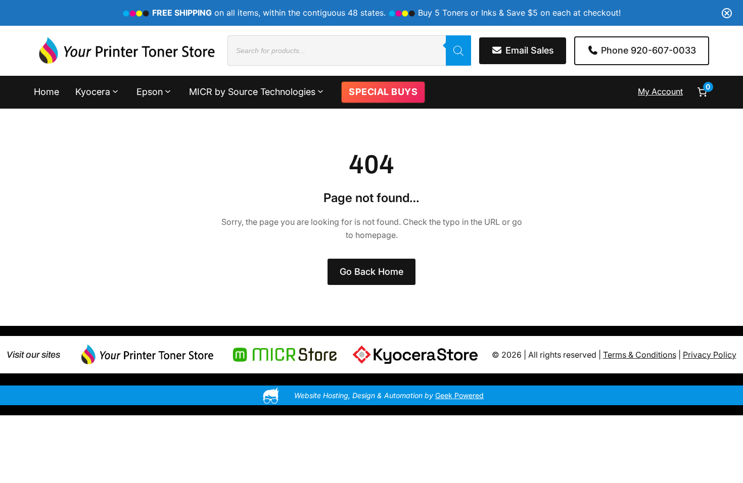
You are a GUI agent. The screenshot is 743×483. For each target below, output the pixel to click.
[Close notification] (727, 13)
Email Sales (528, 50)
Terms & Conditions (639, 355)
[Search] (458, 50)
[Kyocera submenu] (115, 91)
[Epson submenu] (168, 91)
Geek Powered (459, 395)
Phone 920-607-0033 (647, 50)
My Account (660, 91)
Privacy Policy (709, 355)
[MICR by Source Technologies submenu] (320, 91)
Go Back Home (371, 271)
